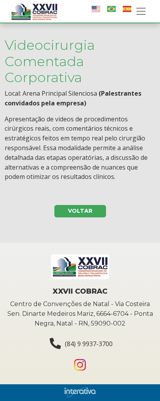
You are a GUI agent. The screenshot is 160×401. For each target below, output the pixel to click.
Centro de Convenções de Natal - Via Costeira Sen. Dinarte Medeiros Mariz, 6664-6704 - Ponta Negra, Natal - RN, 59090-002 (80, 313)
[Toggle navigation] (140, 11)
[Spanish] (127, 9)
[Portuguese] (112, 9)
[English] (96, 9)
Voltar (80, 210)
